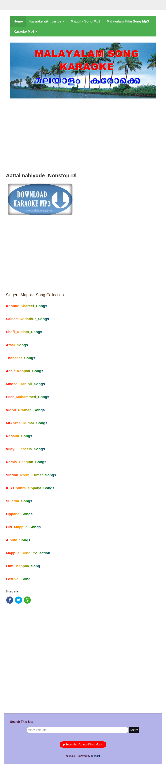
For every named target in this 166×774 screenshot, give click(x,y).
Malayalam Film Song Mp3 (128, 21)
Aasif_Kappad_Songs (24, 371)
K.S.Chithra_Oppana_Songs (30, 488)
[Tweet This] (18, 600)
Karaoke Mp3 (24, 31)
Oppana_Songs (19, 514)
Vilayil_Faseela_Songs (25, 449)
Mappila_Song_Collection (28, 553)
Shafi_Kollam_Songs (24, 332)
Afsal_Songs (17, 345)
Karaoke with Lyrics (45, 21)
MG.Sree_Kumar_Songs (26, 423)
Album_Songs (18, 540)
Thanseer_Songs (20, 358)
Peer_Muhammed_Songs (27, 397)
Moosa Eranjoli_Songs (25, 384)
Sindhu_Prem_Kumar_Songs (31, 475)
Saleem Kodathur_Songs (27, 319)
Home (18, 21)
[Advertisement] (83, 134)
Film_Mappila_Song (23, 566)
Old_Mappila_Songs (23, 527)
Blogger (95, 755)
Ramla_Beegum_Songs (26, 462)
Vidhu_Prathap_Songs (25, 410)
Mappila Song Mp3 (85, 21)
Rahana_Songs (19, 436)
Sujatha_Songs (19, 501)
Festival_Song (18, 579)
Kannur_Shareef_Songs (26, 306)
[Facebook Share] (9, 600)
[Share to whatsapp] (27, 600)
